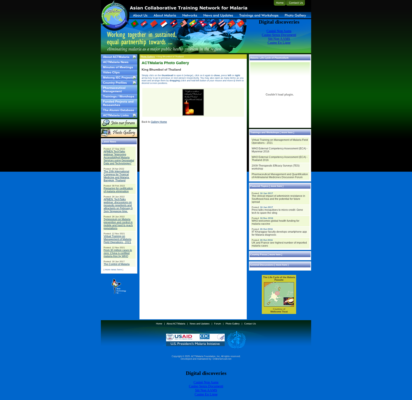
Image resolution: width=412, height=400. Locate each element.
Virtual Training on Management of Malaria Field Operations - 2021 (117, 239)
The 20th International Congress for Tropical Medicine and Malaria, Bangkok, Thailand (117, 176)
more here (287, 132)
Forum (217, 323)
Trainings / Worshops (118, 96)
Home (159, 323)
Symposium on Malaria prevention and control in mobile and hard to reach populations (118, 224)
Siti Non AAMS (206, 390)
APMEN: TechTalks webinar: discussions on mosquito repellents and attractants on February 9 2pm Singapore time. (118, 205)
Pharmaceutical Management (114, 89)
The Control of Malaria (117, 264)
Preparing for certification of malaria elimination (118, 190)
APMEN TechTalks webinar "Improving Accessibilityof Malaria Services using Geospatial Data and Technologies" (119, 157)
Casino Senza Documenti (206, 386)
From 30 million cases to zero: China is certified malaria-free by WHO (118, 253)
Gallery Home (159, 121)
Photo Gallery (148, 56)
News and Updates (200, 323)
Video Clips (111, 72)
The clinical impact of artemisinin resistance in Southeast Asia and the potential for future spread (278, 198)
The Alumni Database (118, 110)
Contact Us (250, 323)
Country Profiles (115, 82)
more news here (113, 269)
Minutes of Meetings (118, 67)
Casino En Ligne (206, 394)
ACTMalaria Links (116, 115)
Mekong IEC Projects (118, 77)
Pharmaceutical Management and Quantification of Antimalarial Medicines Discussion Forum (280, 176)
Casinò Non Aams (206, 382)
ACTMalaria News (116, 62)
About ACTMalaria (116, 57)
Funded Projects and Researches (118, 103)
